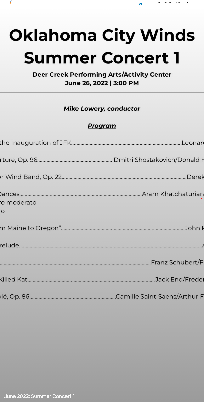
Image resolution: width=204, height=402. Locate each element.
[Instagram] (201, 203)
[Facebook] (201, 201)
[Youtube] (201, 198)
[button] (140, 3)
